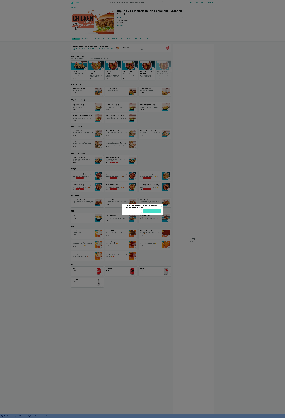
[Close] (161, 206)
